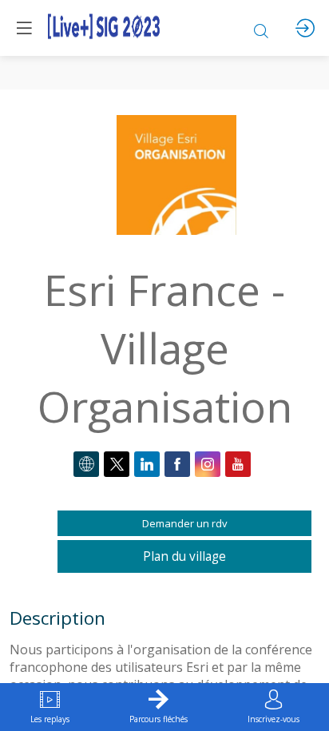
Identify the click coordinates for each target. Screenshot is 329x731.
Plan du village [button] (184, 556)
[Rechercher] (261, 28)
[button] (24, 28)
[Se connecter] (305, 28)
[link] (49, 707)
